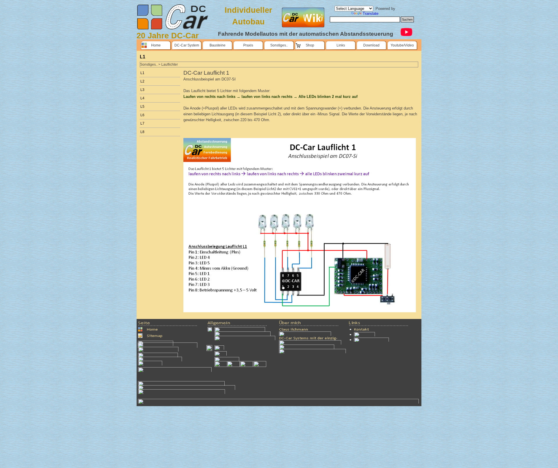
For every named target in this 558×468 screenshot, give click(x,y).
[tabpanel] (173, 36)
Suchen (407, 19)
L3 (142, 90)
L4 (142, 98)
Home (156, 45)
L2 (142, 81)
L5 (142, 107)
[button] (181, 383)
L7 (142, 123)
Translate (370, 13)
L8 (142, 132)
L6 (142, 115)
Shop (310, 45)
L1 (142, 73)
